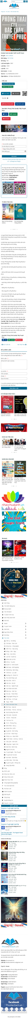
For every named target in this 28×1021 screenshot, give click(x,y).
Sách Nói (6, 629)
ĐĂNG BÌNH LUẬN (14, 388)
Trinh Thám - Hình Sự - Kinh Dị (14, 739)
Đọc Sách (6, 93)
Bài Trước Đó (6, 344)
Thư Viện (8, 11)
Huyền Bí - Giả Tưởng (12, 731)
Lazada (14, 114)
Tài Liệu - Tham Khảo (12, 693)
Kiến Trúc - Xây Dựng (12, 648)
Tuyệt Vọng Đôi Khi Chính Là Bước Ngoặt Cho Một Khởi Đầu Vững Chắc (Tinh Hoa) (19, 480)
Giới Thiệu (7, 603)
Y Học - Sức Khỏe (11, 654)
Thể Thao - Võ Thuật (11, 699)
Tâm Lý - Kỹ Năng (7, 87)
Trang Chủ (3, 11)
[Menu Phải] (26, 2)
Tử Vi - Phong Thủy (11, 723)
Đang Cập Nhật (10, 765)
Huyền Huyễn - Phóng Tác (13, 762)
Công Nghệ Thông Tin (12, 696)
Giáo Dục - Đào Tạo (11, 691)
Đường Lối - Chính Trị (12, 675)
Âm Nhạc (6, 635)
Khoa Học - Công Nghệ (12, 646)
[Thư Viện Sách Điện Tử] (14, 1013)
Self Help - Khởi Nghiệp (12, 667)
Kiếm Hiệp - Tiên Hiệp (12, 760)
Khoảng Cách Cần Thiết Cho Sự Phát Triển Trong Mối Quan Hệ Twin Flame (20, 448)
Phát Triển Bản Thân (15, 11)
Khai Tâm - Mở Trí (11, 680)
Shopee (7, 118)
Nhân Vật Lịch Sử (10, 659)
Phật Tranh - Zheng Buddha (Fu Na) (7, 557)
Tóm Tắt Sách (8, 611)
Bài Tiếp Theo (21, 344)
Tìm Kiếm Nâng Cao (9, 606)
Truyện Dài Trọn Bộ (11, 754)
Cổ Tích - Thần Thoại (11, 733)
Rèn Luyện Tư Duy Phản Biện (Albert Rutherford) (7, 414)
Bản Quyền (7, 794)
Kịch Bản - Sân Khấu (11, 757)
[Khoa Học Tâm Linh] (14, 593)
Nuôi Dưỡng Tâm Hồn (12, 712)
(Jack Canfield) (17, 841)
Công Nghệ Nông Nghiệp (11, 782)
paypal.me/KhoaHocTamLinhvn (14, 987)
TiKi (6, 114)
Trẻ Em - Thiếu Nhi (11, 717)
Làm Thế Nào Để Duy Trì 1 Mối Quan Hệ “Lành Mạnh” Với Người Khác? (8, 448)
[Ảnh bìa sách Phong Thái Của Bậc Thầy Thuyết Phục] (14, 50)
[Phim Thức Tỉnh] (14, 432)
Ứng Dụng (7, 797)
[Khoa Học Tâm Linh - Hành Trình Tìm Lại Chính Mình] (14, 922)
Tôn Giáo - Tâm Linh (11, 643)
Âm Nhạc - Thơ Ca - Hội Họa (13, 709)
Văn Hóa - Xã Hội (10, 683)
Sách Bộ (6, 620)
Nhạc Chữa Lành (8, 104)
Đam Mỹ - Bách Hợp (11, 747)
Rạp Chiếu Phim (8, 632)
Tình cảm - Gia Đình (11, 715)
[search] (24, 1)
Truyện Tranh (8, 626)
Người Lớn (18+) (10, 749)
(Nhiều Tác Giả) (16, 853)
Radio (5, 623)
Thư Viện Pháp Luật (11, 678)
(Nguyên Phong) (17, 885)
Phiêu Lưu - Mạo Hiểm (12, 736)
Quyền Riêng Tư (8, 800)
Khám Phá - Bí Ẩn (11, 728)
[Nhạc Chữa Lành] (14, 510)
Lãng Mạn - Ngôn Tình (12, 744)
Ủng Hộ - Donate (8, 803)
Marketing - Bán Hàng (12, 670)
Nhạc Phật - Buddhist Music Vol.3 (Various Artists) (19, 558)
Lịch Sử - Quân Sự (11, 656)
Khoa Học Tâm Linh (9, 774)
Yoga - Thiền (9, 701)
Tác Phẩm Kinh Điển (11, 688)
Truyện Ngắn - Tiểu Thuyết (13, 752)
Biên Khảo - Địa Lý (11, 725)
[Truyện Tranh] (14, 531)
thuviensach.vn (10, 960)
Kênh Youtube (8, 791)
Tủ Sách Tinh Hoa (9, 614)
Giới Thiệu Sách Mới (9, 617)
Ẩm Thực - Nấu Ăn (11, 707)
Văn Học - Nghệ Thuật (12, 686)
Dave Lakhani (9, 55)
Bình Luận (21, 104)
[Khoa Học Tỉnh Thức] (14, 132)
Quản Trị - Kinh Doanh (12, 664)
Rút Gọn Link (7, 788)
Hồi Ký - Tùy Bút (10, 662)
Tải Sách (17, 93)
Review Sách (7, 609)
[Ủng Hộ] (14, 598)
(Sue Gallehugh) (17, 864)
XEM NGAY (14, 156)
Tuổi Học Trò (9, 720)
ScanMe (4, 98)
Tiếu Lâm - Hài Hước (11, 741)
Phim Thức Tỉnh (8, 780)
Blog (5, 768)
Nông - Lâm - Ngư (11, 651)
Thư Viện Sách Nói (9, 785)
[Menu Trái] (1, 2)
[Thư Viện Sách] (5, 2)
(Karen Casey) (17, 875)
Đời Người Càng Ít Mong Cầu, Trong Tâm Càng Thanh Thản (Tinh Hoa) (7, 480)
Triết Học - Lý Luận (11, 672)
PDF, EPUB (10, 58)
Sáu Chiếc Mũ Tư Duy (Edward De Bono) (19, 414)
